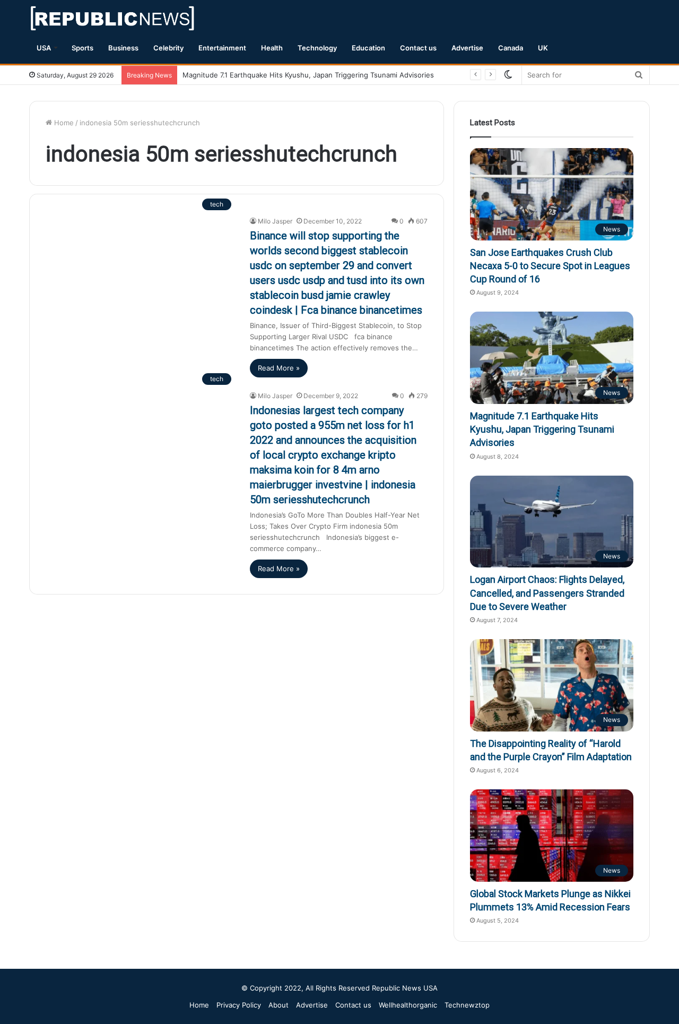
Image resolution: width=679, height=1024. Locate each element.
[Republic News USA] (113, 18)
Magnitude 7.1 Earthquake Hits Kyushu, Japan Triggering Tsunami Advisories (308, 75)
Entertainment (222, 48)
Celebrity (168, 48)
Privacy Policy (238, 1005)
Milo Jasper (275, 221)
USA (44, 48)
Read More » (279, 368)
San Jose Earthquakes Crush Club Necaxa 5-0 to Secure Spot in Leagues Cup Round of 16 (550, 266)
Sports (82, 48)
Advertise (467, 48)
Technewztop (467, 1005)
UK (543, 48)
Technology (317, 48)
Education (368, 48)
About (278, 1005)
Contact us (418, 48)
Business (123, 48)
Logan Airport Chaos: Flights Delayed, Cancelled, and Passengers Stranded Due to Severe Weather (547, 593)
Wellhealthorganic (408, 1005)
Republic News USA (405, 988)
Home (63, 122)
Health (272, 48)
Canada (510, 48)
